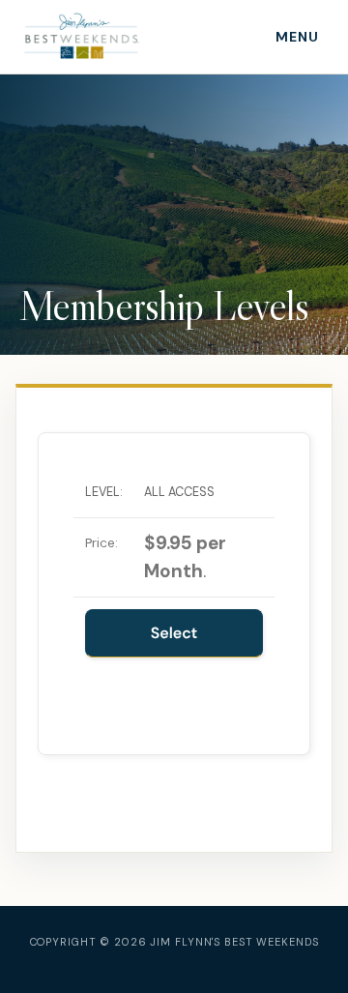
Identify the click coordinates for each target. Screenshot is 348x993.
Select (174, 633)
